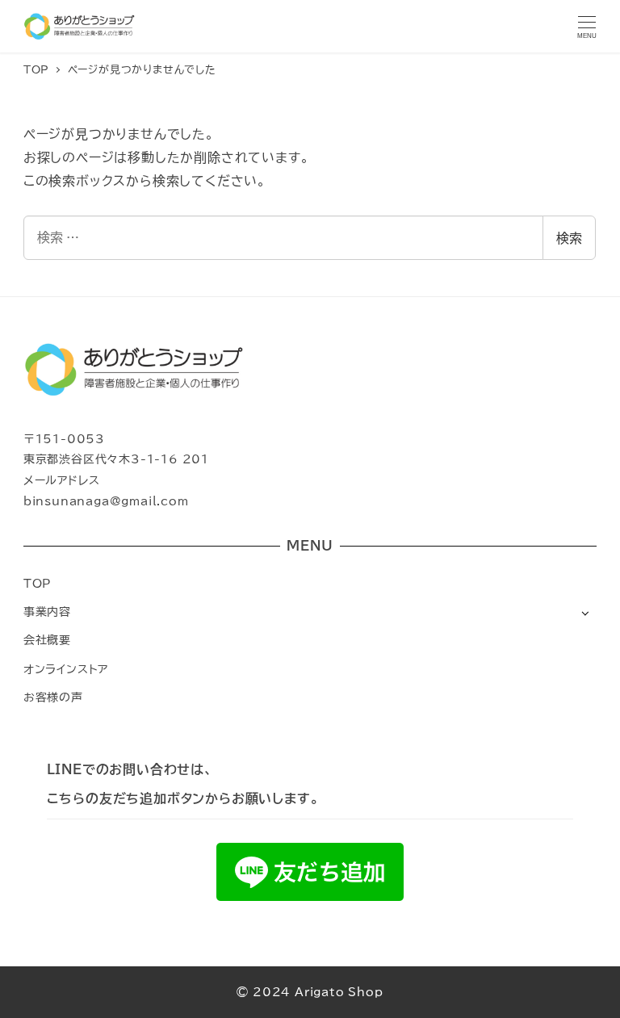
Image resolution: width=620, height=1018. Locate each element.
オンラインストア (65, 669)
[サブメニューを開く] (585, 612)
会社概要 (47, 640)
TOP (37, 583)
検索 (569, 238)
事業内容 (47, 611)
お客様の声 (53, 697)
